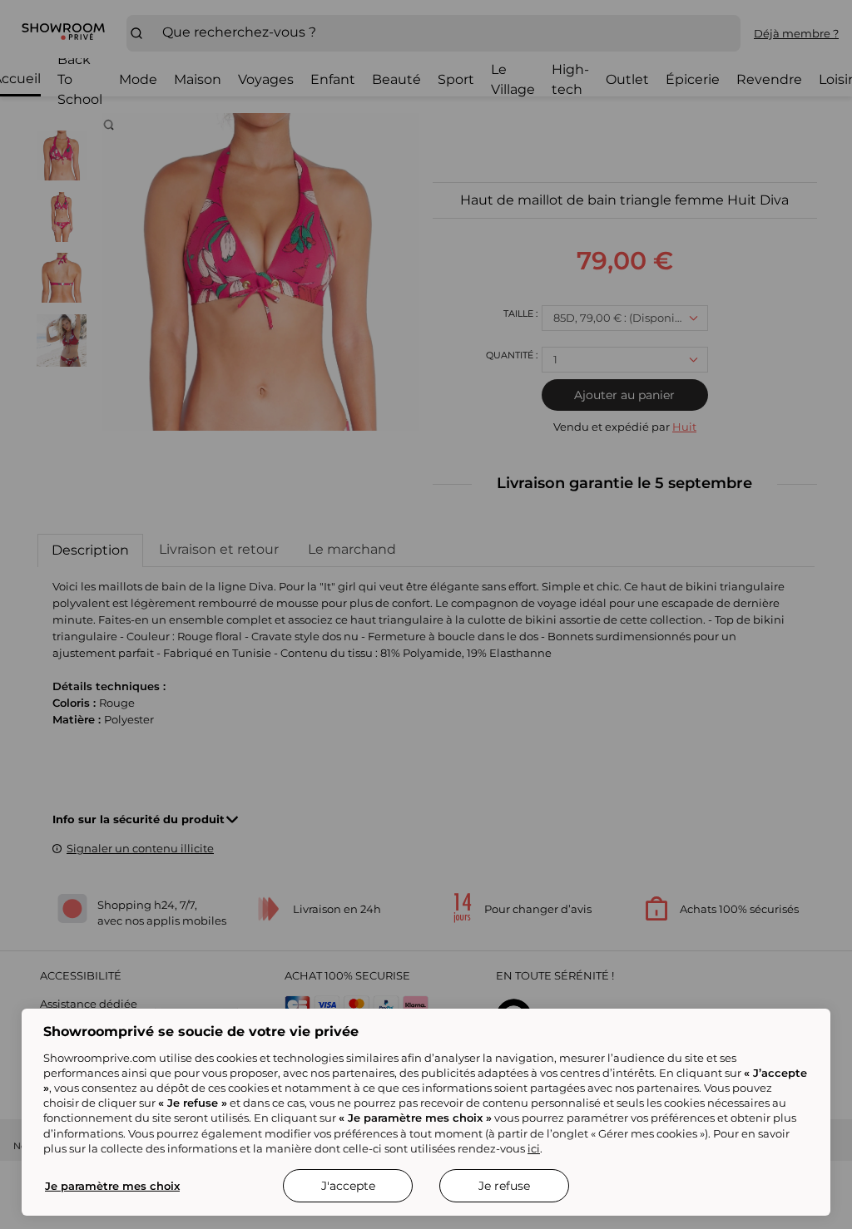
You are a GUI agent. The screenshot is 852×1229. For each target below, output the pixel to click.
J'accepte (348, 1185)
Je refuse (504, 1185)
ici (534, 1148)
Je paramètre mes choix (112, 1185)
